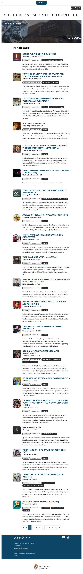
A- (76, 8)
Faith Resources (49, 483)
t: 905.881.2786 (17, 546)
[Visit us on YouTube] (63, 537)
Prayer (26, 510)
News (56, 82)
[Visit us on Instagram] (68, 537)
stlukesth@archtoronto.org (21, 548)
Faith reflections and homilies (53, 60)
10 (56, 528)
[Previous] (23, 527)
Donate (41, 3)
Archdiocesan (35, 60)
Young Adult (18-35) (57, 107)
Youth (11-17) (63, 198)
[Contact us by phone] (80, 2)
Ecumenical (47, 82)
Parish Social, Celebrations (52, 359)
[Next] (59, 527)
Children (46, 507)
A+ (72, 8)
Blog (26, 60)
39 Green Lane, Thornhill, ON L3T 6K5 (24, 543)
